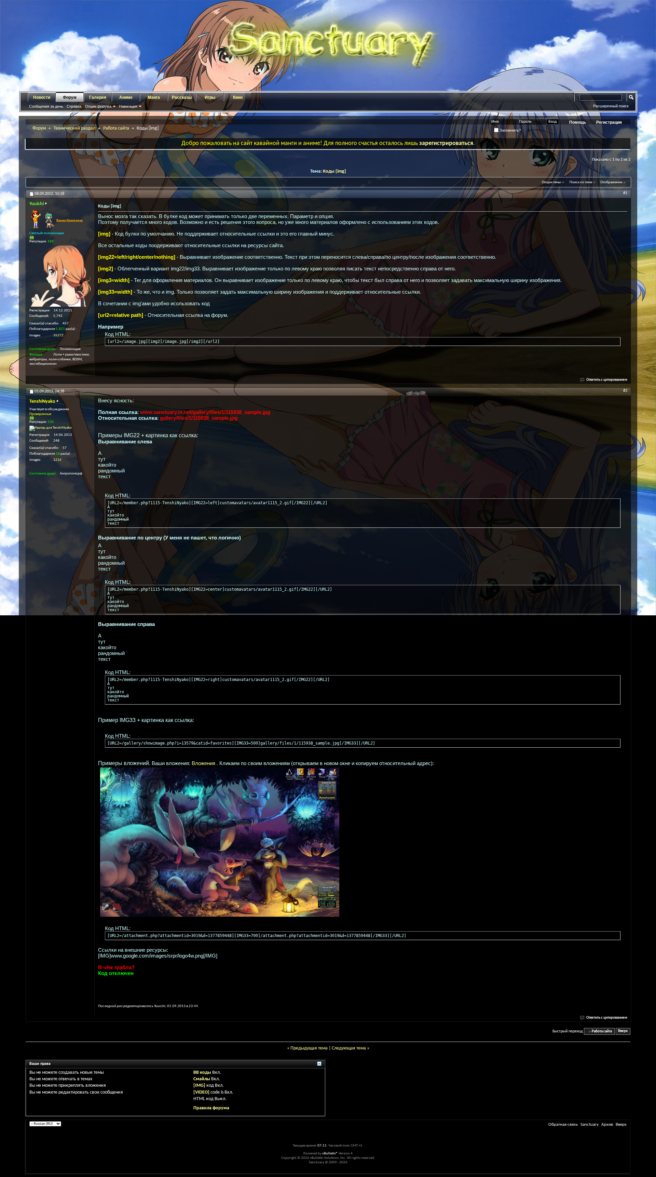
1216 (57, 460)
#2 (625, 391)
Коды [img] (334, 171)
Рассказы (182, 97)
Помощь (577, 122)
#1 (625, 193)
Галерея (97, 97)
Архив (607, 1124)
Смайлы (201, 1079)
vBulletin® (330, 1153)
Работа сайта (116, 128)
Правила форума (211, 1108)
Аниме (126, 97)
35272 (58, 335)
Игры (210, 97)
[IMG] (199, 1085)
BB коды (202, 1072)
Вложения (204, 763)
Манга (154, 97)
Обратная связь (563, 1124)
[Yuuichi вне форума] (60, 276)
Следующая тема (349, 1048)
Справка (74, 106)
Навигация (128, 106)
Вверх (623, 1031)
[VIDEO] (201, 1092)
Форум (70, 97)
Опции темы (551, 182)
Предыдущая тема (309, 1048)
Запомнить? (509, 130)
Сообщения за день (46, 106)
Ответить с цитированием (606, 380)
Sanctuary (589, 1124)
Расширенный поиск (611, 106)
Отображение (611, 182)
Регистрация (609, 122)
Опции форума (98, 106)
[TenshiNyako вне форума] (50, 428)
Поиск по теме (581, 182)
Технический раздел (74, 128)
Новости (41, 97)
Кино (238, 97)
